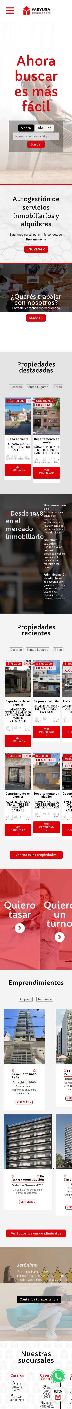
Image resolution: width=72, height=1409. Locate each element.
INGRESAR (36, 271)
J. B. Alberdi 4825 (17, 1399)
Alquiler (46, 142)
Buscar (36, 159)
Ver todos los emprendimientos (36, 1266)
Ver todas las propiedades (36, 877)
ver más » (24, 1134)
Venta (24, 142)
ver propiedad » (18, 491)
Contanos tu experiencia (38, 1341)
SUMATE (36, 340)
